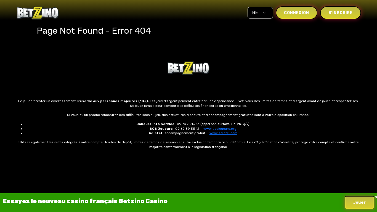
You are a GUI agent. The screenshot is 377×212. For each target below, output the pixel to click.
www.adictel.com (223, 133)
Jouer (359, 202)
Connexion (296, 12)
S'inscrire (340, 12)
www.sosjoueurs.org (220, 129)
